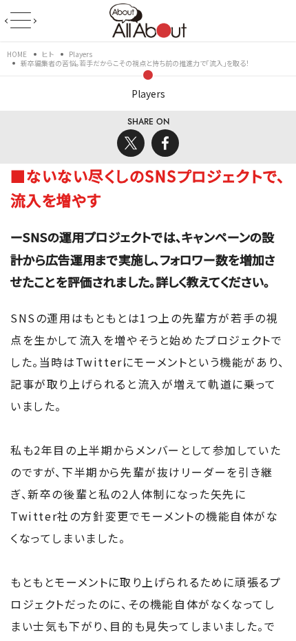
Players (148, 93)
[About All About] (147, 19)
